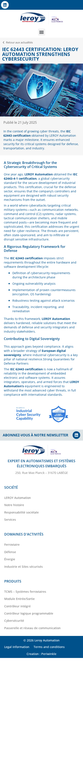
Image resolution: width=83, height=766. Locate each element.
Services (10, 520)
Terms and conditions (49, 647)
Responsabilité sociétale (21, 512)
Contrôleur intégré (17, 606)
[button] (41, 32)
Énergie (9, 559)
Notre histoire (14, 505)
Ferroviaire (12, 545)
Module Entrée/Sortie (19, 599)
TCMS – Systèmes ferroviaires (25, 592)
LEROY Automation (17, 498)
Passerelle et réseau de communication (32, 628)
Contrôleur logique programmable (28, 613)
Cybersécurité (14, 621)
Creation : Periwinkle (41, 654)
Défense (10, 552)
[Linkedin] (5, 5)
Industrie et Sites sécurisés (23, 567)
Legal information (16, 647)
